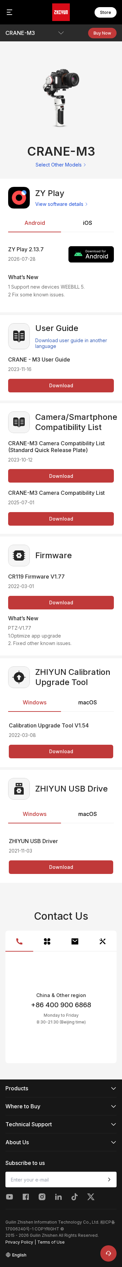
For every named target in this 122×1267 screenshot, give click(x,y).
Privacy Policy (19, 1242)
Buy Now (102, 33)
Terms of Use (51, 1242)
